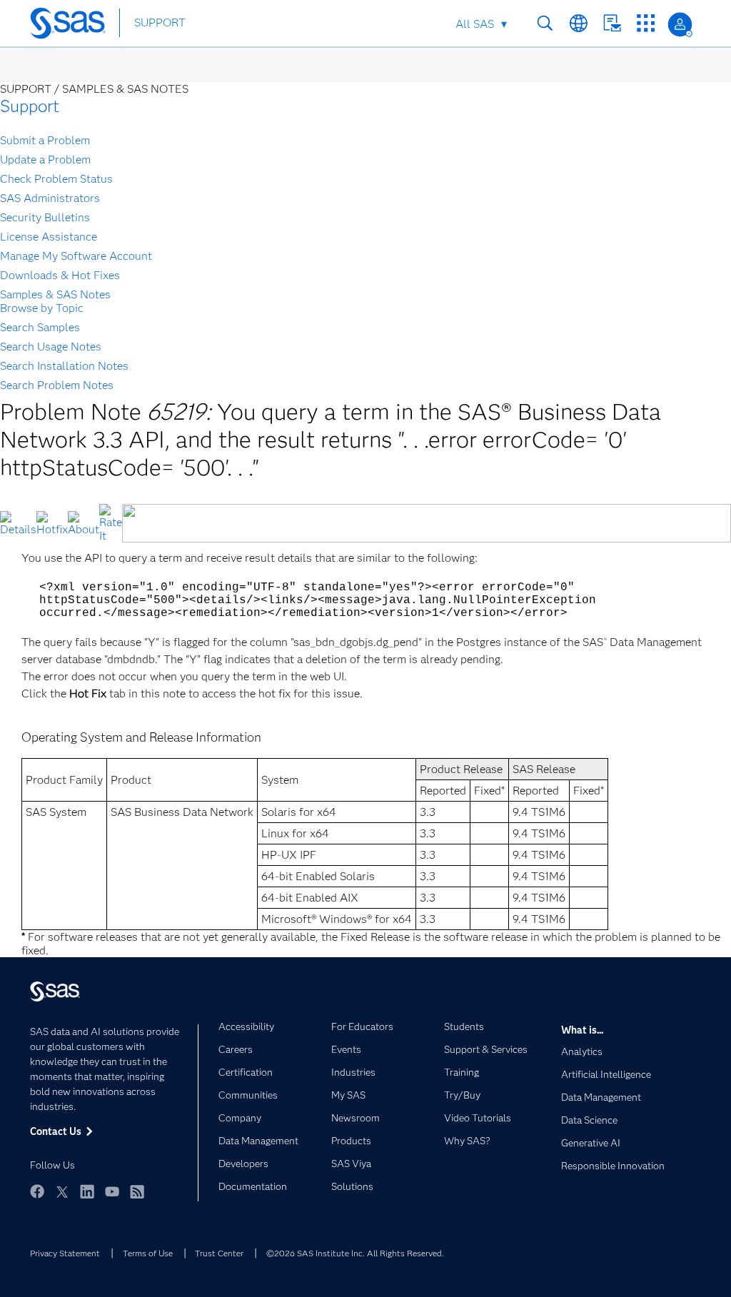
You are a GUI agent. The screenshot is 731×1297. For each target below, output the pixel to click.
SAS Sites (646, 23)
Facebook (37, 1191)
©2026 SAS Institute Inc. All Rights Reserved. (355, 1253)
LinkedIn (87, 1191)
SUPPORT (160, 22)
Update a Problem (45, 159)
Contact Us (612, 23)
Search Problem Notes (57, 385)
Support (29, 106)
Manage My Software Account (76, 256)
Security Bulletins (45, 217)
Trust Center (219, 1253)
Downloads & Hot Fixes (60, 275)
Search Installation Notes (64, 366)
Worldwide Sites (579, 23)
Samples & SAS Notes (55, 294)
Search (545, 23)
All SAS (474, 24)
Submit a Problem (45, 140)
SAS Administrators (50, 198)
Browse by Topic (42, 308)
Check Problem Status (56, 179)
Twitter (62, 1191)
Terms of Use (148, 1253)
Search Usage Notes (50, 346)
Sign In (679, 24)
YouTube (112, 1191)
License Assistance (48, 236)
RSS (137, 1191)
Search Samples (40, 327)
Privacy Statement (65, 1253)
